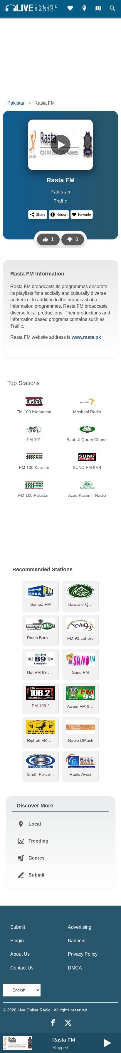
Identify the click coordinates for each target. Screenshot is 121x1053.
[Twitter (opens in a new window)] (68, 1023)
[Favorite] (70, 9)
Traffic (60, 200)
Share (41, 214)
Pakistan (16, 103)
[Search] (112, 9)
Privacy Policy (83, 954)
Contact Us (21, 967)
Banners (76, 940)
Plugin (17, 940)
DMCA (75, 967)
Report (61, 214)
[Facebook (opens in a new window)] (53, 1023)
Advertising (79, 927)
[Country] (98, 9)
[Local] (84, 9)
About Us (20, 954)
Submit (17, 927)
